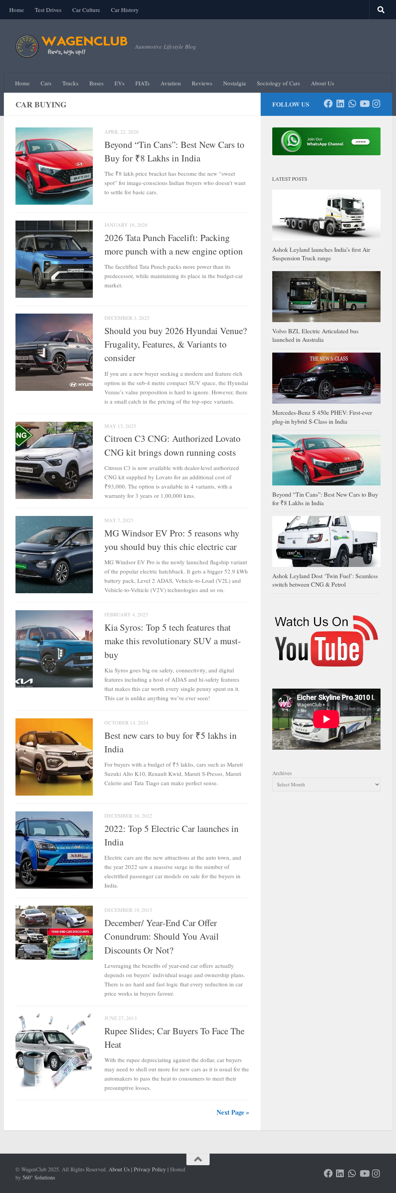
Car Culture (86, 10)
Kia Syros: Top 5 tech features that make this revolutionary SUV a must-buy (172, 641)
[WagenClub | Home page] (71, 46)
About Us (322, 83)
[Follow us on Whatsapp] (352, 103)
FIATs (142, 83)
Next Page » (233, 1112)
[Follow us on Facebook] (328, 103)
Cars (46, 83)
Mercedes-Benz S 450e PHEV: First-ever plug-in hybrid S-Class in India (322, 416)
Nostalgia (234, 83)
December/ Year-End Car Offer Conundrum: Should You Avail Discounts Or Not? (161, 936)
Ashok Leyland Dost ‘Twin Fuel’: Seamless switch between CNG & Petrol (325, 580)
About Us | (120, 1169)
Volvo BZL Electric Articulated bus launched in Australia (315, 335)
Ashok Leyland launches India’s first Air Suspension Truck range (321, 253)
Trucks (70, 83)
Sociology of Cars (278, 83)
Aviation (170, 83)
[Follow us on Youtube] (364, 103)
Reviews (202, 83)
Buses (96, 83)
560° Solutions (38, 1177)
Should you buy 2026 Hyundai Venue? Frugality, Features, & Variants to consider (175, 344)
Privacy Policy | (151, 1169)
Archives (282, 773)
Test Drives (48, 10)
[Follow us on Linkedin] (340, 103)
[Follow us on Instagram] (376, 103)
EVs (119, 83)
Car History (125, 10)
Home (16, 10)
